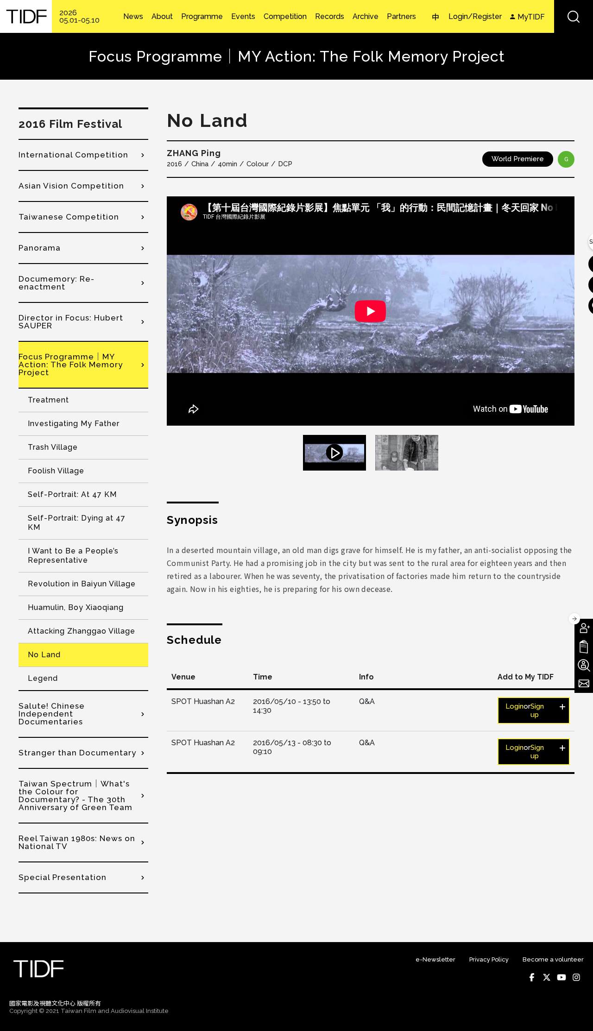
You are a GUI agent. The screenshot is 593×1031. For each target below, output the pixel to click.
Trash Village (53, 447)
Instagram (576, 977)
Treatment (48, 400)
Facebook (531, 977)
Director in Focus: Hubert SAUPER (71, 321)
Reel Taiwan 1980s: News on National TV (77, 842)
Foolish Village (56, 470)
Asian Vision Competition (71, 185)
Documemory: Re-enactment (57, 282)
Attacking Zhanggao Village (81, 631)
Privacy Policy (489, 959)
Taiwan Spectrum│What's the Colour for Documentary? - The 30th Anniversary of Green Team (75, 795)
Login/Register (475, 16)
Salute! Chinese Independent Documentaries (52, 713)
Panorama (40, 247)
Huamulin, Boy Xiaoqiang (76, 607)
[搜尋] (573, 16)
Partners (401, 16)
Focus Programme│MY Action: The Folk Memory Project (71, 364)
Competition (285, 16)
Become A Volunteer (583, 665)
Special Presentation (63, 877)
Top (574, 1011)
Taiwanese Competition (69, 216)
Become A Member (583, 628)
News (133, 16)
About (162, 16)
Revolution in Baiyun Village (82, 583)
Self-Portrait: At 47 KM (72, 494)
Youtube (561, 977)
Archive (366, 16)
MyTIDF (531, 17)
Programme (202, 16)
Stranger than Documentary (77, 752)
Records (329, 16)
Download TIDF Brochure (583, 646)
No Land (44, 654)
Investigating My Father (74, 423)
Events (243, 16)
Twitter (546, 977)
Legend (43, 678)
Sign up (537, 710)
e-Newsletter (435, 959)
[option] (370, 311)
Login (514, 706)
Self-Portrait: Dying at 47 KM (77, 523)
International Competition (73, 154)
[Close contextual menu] (574, 618)
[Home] (26, 16)
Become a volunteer (553, 959)
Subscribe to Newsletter (583, 683)
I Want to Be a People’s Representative (73, 556)
